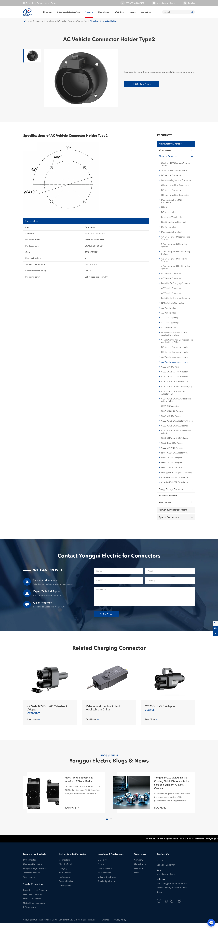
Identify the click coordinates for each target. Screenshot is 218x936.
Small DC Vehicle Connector (174, 170)
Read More (33, 719)
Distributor (120, 12)
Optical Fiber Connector (34, 903)
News (132, 12)
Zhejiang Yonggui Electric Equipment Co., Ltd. (56, 920)
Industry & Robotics (107, 877)
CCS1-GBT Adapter (170, 406)
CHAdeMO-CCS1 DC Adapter (175, 477)
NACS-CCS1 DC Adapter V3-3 (174, 453)
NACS (164, 207)
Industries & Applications (68, 12)
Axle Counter (65, 873)
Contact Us (146, 12)
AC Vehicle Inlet (168, 308)
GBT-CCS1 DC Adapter (171, 462)
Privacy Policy (120, 920)
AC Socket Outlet (169, 327)
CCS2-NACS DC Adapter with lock (177, 421)
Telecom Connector (168, 495)
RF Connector (29, 907)
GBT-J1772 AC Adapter (171, 467)
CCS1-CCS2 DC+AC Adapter (174, 376)
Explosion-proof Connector (35, 890)
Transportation (104, 873)
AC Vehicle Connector (171, 273)
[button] (107, 819)
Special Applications (107, 881)
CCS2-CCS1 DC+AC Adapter (174, 372)
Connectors (64, 860)
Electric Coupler (66, 864)
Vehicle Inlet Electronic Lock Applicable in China (174, 333)
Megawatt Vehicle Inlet (171, 232)
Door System (65, 885)
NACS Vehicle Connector (172, 303)
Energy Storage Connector (171, 489)
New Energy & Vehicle (56, 21)
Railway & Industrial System (173, 509)
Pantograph (64, 877)
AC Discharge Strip (170, 318)
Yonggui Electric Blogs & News (109, 761)
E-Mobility (102, 860)
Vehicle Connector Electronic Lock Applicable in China (177, 341)
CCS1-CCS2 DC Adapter (172, 411)
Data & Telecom (105, 868)
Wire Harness (165, 502)
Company (47, 12)
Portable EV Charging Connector (176, 283)
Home (29, 21)
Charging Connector (77, 21)
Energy (101, 864)
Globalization (104, 12)
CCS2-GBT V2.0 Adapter (172, 448)
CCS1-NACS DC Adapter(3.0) (174, 381)
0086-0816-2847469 (135, 3)
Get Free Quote (142, 84)
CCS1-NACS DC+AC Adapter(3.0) (176, 386)
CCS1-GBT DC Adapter (171, 416)
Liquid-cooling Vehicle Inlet (173, 222)
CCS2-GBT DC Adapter (171, 367)
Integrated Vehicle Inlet (172, 217)
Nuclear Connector (32, 899)
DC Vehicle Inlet (168, 212)
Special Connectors (169, 517)
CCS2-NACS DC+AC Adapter (174, 426)
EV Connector (165, 150)
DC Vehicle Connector (171, 175)
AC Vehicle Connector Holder (103, 21)
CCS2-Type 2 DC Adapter (172, 443)
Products (89, 12)
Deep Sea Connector (32, 894)
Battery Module (66, 881)
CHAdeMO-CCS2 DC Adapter (175, 482)
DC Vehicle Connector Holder (174, 347)
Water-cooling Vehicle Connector (176, 180)
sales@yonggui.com (166, 3)
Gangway (63, 868)
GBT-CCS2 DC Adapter (171, 458)
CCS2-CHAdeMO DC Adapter (175, 438)
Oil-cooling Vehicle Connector (175, 185)
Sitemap (105, 920)
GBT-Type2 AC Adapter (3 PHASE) (176, 472)
